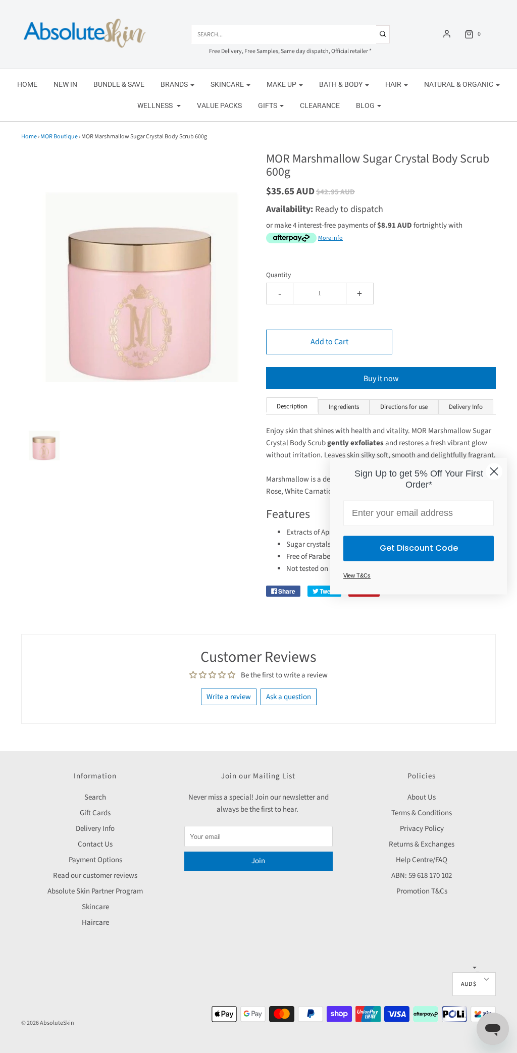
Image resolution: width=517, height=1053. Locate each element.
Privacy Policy (422, 828)
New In (65, 84)
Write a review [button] (228, 697)
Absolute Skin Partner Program (95, 891)
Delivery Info (95, 828)
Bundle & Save (118, 84)
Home (27, 84)
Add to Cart (329, 341)
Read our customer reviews (95, 875)
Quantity (278, 275)
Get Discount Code (419, 548)
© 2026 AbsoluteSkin (47, 1023)
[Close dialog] (494, 471)
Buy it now (381, 378)
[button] (43, 454)
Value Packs (219, 105)
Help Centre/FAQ (421, 860)
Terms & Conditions (421, 813)
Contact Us (95, 844)
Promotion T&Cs (421, 891)
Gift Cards (95, 813)
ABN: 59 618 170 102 (421, 875)
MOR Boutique (59, 136)
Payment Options (95, 860)
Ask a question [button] (288, 697)
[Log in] (447, 33)
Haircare (95, 922)
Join (258, 861)
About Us (421, 797)
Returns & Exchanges (421, 844)
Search (95, 797)
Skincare (95, 907)
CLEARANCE (320, 105)
